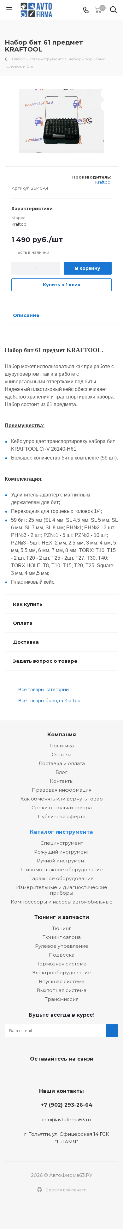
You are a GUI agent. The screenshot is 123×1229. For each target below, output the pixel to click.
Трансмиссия (62, 999)
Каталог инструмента (61, 832)
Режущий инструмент (61, 852)
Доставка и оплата (61, 763)
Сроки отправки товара (62, 808)
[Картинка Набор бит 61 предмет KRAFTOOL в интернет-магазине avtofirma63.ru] (61, 121)
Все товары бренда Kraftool (49, 700)
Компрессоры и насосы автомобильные (62, 902)
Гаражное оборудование (61, 878)
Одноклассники (75, 1073)
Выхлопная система (61, 990)
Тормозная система (61, 964)
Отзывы (61, 754)
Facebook (60, 1073)
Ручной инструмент (61, 861)
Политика (62, 746)
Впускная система (62, 981)
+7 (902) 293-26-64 (66, 1105)
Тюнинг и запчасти (61, 917)
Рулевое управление (61, 946)
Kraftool (103, 182)
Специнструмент (61, 843)
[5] (39, 179)
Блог (61, 772)
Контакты (61, 781)
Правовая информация (61, 790)
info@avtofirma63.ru (66, 1119)
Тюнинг (61, 928)
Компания (61, 734)
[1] (15, 179)
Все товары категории (43, 689)
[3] (27, 179)
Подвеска (61, 955)
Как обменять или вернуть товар (61, 799)
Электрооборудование (61, 973)
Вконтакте (44, 1073)
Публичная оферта (61, 816)
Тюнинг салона (62, 937)
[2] (21, 179)
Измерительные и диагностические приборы (61, 890)
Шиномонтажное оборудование (61, 870)
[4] (33, 179)
